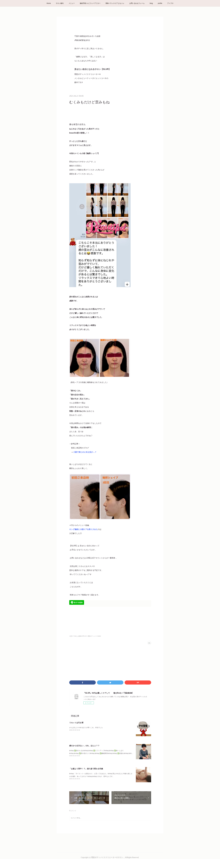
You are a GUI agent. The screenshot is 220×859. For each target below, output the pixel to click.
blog (151, 3)
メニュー (72, 3)
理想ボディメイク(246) (94, 636)
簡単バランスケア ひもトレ (115, 3)
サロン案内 (60, 3)
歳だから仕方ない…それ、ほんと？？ (84, 745)
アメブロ (170, 3)
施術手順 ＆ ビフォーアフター (90, 3)
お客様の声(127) (82, 636)
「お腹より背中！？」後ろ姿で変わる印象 (86, 768)
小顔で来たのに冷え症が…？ (85, 452)
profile (160, 3)
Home (49, 3)
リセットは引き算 (76, 722)
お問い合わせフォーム (137, 3)
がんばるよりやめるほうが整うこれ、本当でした (86, 727)
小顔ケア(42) (73, 636)
